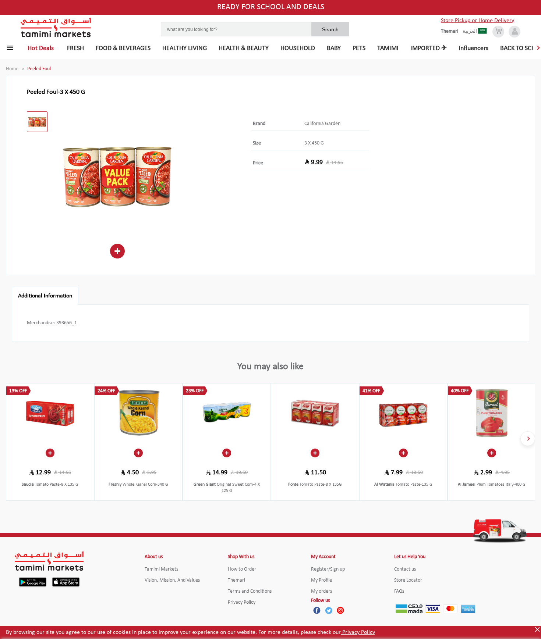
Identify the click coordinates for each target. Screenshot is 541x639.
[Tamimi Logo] (56, 28)
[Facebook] (317, 610)
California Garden (322, 123)
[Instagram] (340, 610)
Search (330, 29)
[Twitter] (329, 610)
